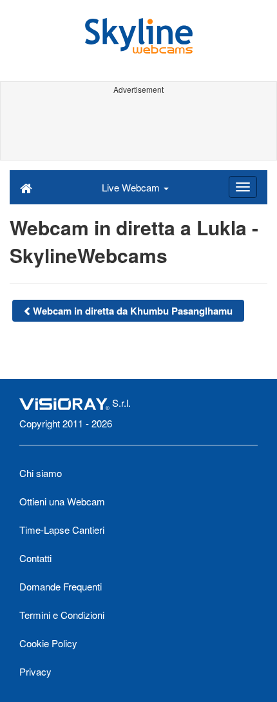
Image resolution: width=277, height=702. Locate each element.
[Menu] (243, 187)
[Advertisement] (138, 128)
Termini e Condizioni (61, 614)
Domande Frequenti (60, 586)
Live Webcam (132, 187)
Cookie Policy (48, 643)
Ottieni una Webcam (62, 501)
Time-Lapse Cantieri (61, 529)
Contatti (35, 558)
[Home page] (26, 187)
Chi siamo (40, 473)
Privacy (35, 671)
